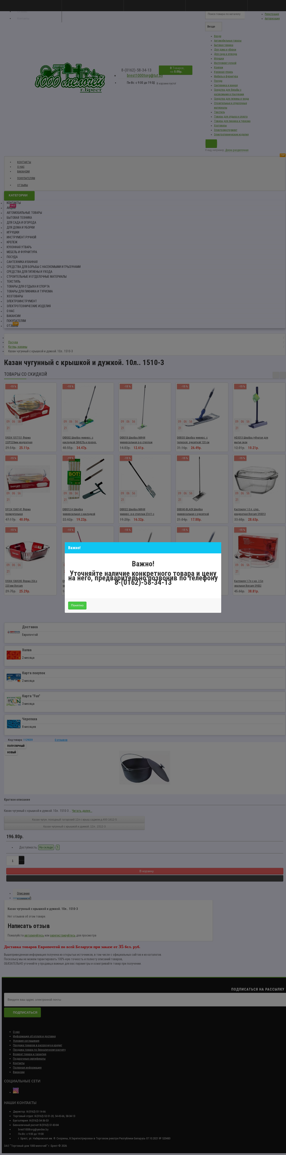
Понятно (77, 605)
